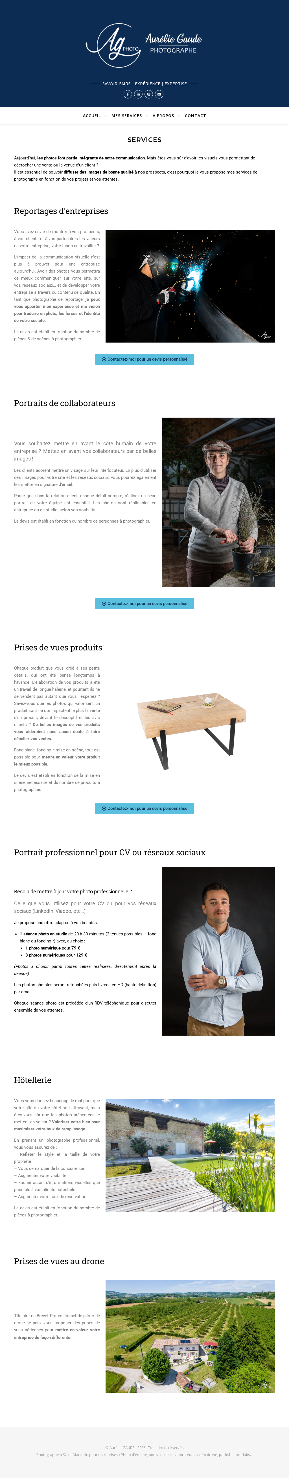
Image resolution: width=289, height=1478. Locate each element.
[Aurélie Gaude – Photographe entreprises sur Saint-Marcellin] (144, 53)
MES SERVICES (126, 115)
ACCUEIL (92, 115)
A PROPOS (163, 115)
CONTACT (195, 115)
